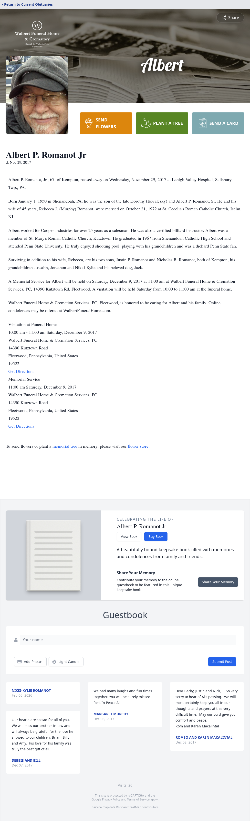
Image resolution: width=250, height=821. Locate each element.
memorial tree (64, 446)
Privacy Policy (111, 799)
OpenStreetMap (130, 807)
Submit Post (222, 661)
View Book (129, 536)
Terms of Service (138, 799)
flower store (138, 446)
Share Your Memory (218, 582)
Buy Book (155, 536)
